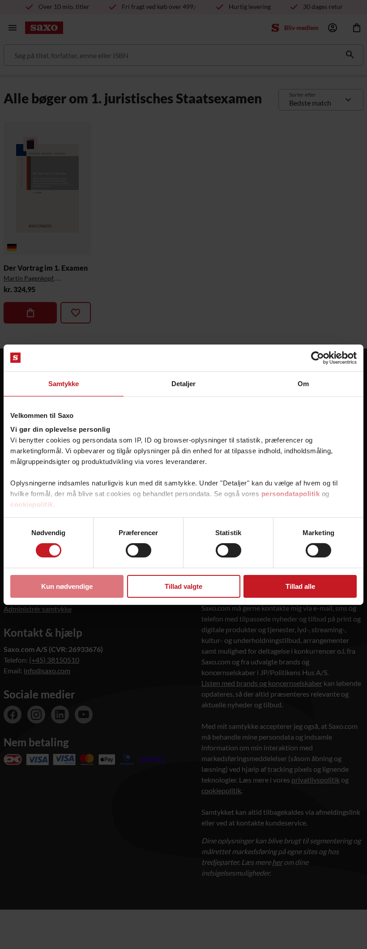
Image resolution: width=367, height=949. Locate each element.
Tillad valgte (183, 586)
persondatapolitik (290, 494)
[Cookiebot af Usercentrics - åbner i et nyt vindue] (317, 357)
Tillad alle (300, 586)
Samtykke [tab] (63, 383)
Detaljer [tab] (183, 383)
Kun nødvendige (67, 586)
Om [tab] (303, 383)
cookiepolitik (31, 504)
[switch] (138, 550)
